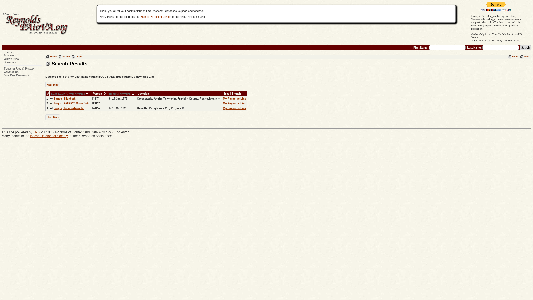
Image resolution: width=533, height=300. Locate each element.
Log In (8, 52)
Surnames (10, 55)
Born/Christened (120, 93)
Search (66, 56)
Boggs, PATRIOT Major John (72, 103)
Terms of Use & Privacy (19, 68)
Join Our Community (16, 75)
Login (79, 56)
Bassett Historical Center (155, 16)
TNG (36, 132)
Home (53, 56)
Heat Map (53, 84)
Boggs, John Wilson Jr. (69, 108)
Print (526, 56)
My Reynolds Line (234, 98)
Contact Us (11, 72)
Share (515, 56)
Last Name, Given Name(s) (68, 93)
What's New (11, 58)
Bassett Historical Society (49, 136)
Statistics (10, 62)
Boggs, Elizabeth (65, 98)
